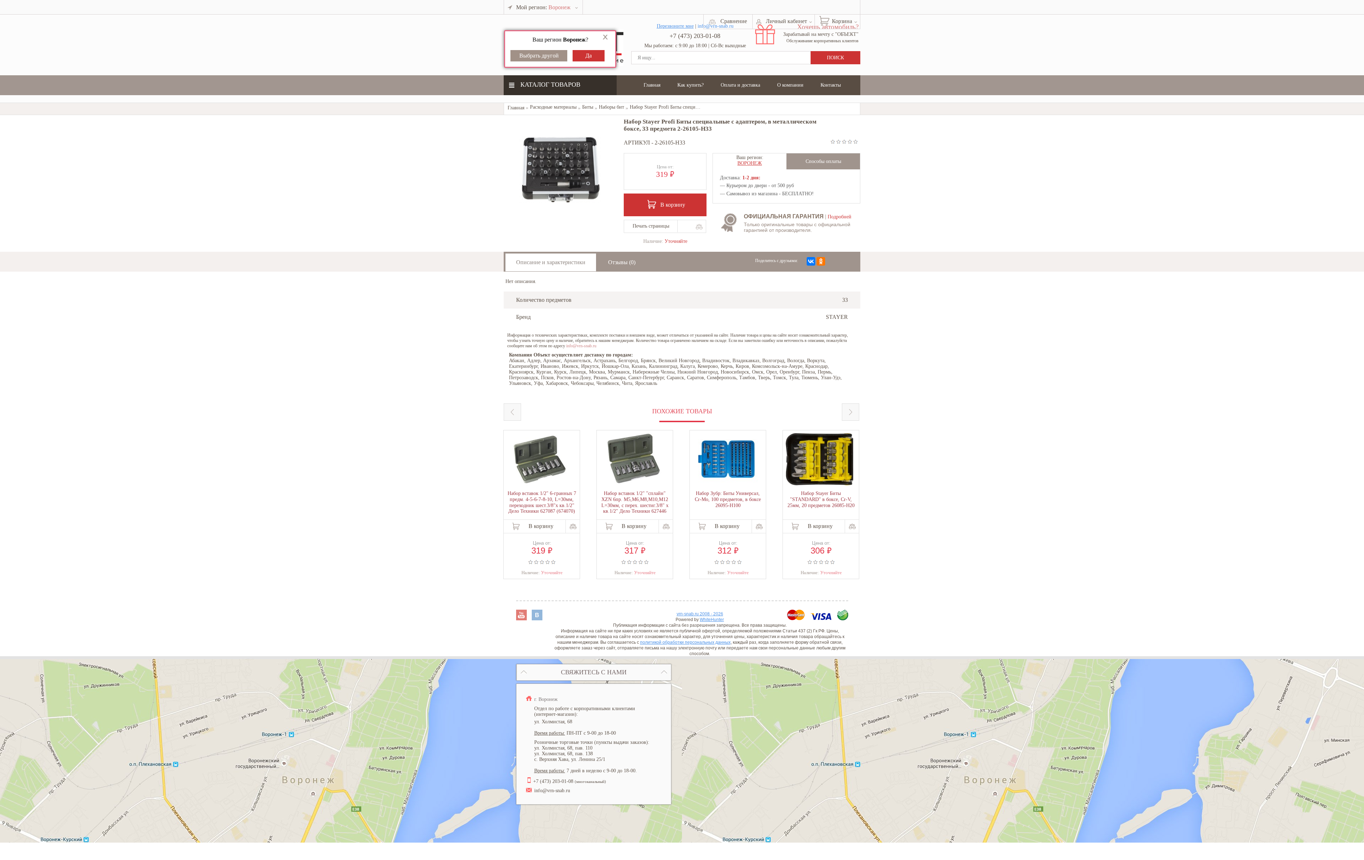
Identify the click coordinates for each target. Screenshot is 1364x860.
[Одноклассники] (821, 261)
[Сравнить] (699, 226)
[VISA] (822, 618)
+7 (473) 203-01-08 (695, 35)
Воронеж (749, 163)
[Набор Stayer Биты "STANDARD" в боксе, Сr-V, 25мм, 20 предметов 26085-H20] (819, 460)
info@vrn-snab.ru (581, 345)
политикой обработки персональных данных (685, 642)
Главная (652, 85)
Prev (512, 412)
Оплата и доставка (740, 85)
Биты (587, 107)
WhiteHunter (712, 619)
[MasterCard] (796, 618)
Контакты (831, 85)
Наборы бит (611, 107)
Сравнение (733, 21)
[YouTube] (522, 618)
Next (850, 412)
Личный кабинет (786, 21)
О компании (790, 85)
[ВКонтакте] (811, 261)
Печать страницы (651, 226)
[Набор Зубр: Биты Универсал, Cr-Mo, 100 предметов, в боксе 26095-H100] (726, 459)
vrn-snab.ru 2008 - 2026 (700, 613)
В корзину (672, 205)
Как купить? (690, 85)
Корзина (842, 21)
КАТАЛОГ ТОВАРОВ (550, 84)
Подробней (839, 216)
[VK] (537, 618)
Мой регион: (543, 7)
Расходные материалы (553, 107)
